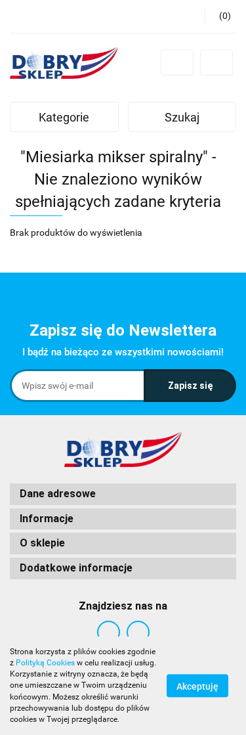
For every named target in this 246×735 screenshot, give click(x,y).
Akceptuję (197, 686)
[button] (220, 16)
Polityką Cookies (45, 662)
